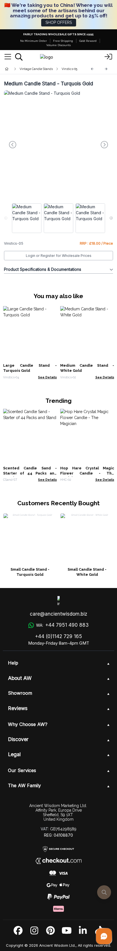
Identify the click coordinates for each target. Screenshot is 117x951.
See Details (47, 377)
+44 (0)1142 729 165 (58, 636)
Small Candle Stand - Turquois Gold (30, 572)
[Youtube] (66, 930)
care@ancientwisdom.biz (58, 614)
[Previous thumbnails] (6, 218)
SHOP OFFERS (58, 22)
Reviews (18, 708)
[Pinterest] (50, 930)
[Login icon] (108, 57)
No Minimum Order (33, 40)
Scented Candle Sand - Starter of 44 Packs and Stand (30, 473)
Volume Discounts (58, 45)
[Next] (106, 69)
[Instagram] (34, 930)
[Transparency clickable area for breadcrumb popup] (36, 69)
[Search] (19, 57)
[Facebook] (18, 930)
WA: (62, 625)
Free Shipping (63, 40)
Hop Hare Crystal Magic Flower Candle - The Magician (87, 473)
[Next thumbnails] (111, 218)
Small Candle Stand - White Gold (87, 572)
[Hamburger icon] (7, 57)
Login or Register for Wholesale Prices (58, 255)
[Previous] (92, 69)
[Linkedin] (82, 930)
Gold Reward (88, 40)
